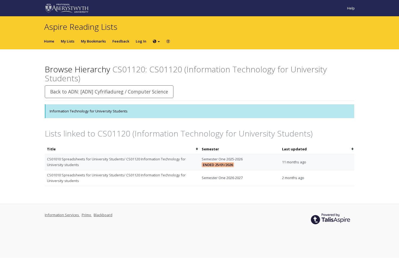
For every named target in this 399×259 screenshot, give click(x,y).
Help (351, 8)
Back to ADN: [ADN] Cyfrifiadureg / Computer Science (109, 91)
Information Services (62, 214)
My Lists (67, 41)
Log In (141, 41)
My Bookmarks (93, 41)
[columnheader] (122, 149)
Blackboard (103, 214)
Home (49, 41)
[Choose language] (156, 41)
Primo (87, 214)
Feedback (120, 41)
